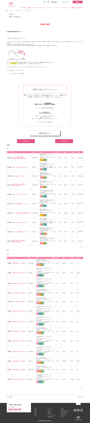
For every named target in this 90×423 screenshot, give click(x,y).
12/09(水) (9, 176)
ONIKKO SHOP (64, 413)
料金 (59, 152)
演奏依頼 (73, 7)
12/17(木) (9, 203)
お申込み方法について (45, 133)
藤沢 (35, 414)
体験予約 (77, 2)
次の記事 (79, 397)
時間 (33, 152)
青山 (35, 411)
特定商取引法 (50, 416)
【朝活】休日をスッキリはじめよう (19, 272)
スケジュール (49, 7)
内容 (41, 152)
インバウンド (57, 7)
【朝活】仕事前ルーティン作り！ (19, 176)
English (62, 416)
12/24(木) (9, 231)
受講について (31, 7)
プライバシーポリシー (52, 414)
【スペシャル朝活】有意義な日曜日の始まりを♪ (22, 213)
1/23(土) (9, 321)
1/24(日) (9, 331)
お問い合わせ (79, 7)
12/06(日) (9, 167)
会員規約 (49, 413)
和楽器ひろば (63, 414)
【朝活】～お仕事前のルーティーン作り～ (20, 203)
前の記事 (10, 397)
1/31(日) (9, 379)
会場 (78, 152)
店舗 (40, 7)
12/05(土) (9, 157)
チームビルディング (65, 7)
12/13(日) (9, 194)
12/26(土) (9, 241)
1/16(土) (9, 283)
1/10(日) (9, 263)
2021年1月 (64, 141)
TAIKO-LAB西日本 (64, 411)
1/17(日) (9, 301)
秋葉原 (36, 413)
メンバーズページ (65, 2)
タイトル (14, 152)
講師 (37, 7)
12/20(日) (9, 213)
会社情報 (62, 409)
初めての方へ (24, 7)
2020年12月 (26, 141)
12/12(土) (9, 184)
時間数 (56, 152)
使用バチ (73, 152)
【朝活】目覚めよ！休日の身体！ (19, 263)
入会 (44, 7)
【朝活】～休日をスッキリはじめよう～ (20, 167)
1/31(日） (9, 369)
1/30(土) (9, 351)
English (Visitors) (54, 2)
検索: (8, 148)
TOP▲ (81, 247)
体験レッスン (50, 411)
